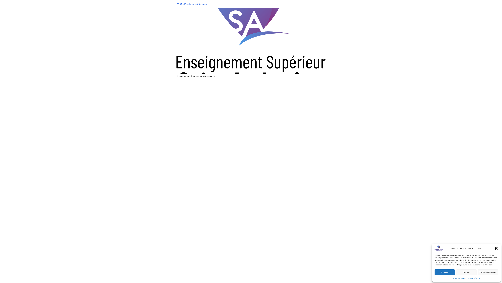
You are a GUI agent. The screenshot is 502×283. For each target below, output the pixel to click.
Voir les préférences (487, 272)
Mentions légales (473, 278)
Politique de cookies (459, 278)
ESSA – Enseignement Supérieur (191, 4)
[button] (496, 248)
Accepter (445, 272)
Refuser (466, 272)
